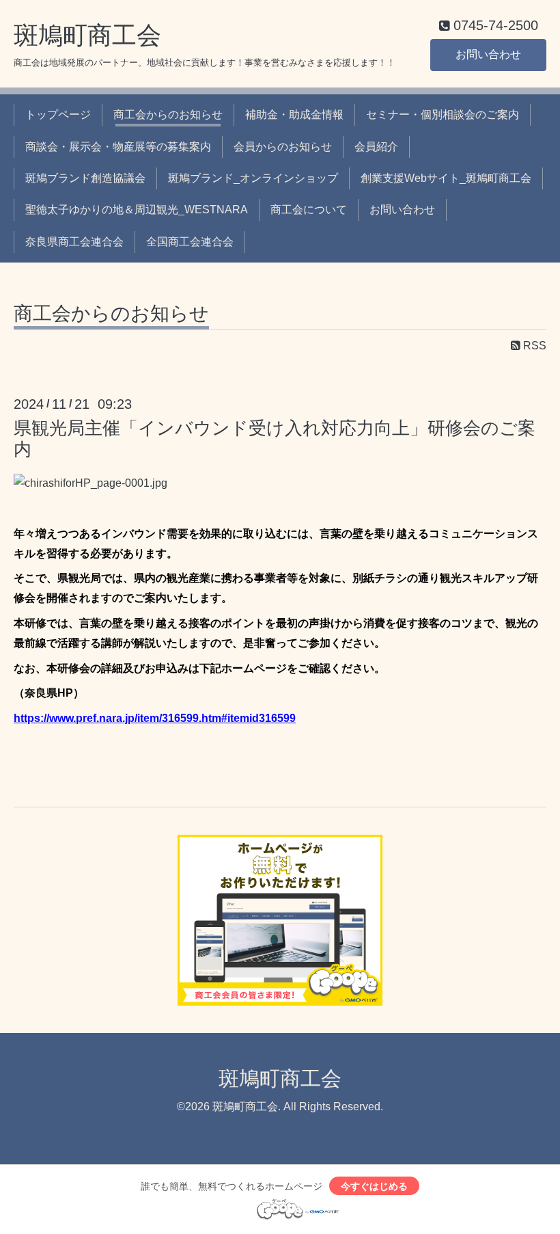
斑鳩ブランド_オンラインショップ (253, 178)
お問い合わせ (488, 54)
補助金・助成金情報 (294, 114)
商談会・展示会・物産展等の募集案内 (118, 146)
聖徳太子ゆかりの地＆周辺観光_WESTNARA (136, 209)
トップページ (58, 114)
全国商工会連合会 (190, 241)
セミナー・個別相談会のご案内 (442, 114)
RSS (533, 345)
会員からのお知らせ (283, 146)
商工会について (308, 209)
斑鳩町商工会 (87, 35)
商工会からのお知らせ (168, 114)
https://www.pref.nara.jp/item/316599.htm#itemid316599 (155, 718)
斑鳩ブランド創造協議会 (85, 178)
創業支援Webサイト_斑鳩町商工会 (446, 178)
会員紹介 (376, 146)
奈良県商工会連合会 (74, 241)
